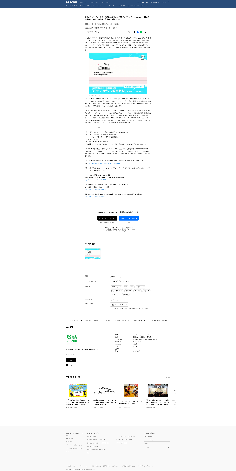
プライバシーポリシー (78, 466)
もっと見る (167, 377)
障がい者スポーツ (116, 291)
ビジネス (132, 6)
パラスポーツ (141, 287)
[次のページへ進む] (174, 391)
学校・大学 (123, 281)
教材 (125, 287)
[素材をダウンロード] (146, 32)
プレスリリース (78, 320)
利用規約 (98, 466)
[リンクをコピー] (149, 32)
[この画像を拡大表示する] (93, 253)
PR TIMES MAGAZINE (92, 446)
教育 (131, 287)
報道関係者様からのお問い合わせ (111, 466)
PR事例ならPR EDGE (121, 443)
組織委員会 (126, 295)
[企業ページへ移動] (72, 340)
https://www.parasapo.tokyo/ (118, 300)
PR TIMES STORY (91, 436)
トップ (69, 320)
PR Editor (89, 453)
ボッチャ (137, 291)
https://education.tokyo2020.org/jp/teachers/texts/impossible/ (104, 163)
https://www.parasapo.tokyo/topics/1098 (95, 189)
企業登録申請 (155, 2)
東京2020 (128, 291)
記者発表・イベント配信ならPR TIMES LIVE (98, 443)
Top (67, 6)
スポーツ (145, 6)
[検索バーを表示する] (168, 2)
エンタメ (95, 6)
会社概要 (68, 466)
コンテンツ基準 (90, 466)
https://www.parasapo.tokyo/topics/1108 (95, 180)
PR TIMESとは (69, 438)
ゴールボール (115, 295)
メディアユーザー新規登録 (128, 218)
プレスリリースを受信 (142, 2)
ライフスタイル (123, 6)
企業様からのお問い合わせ (128, 466)
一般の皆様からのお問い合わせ (145, 466)
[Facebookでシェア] (137, 32)
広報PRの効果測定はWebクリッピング (96, 449)
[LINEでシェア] (141, 32)
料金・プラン (69, 441)
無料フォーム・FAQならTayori (124, 439)
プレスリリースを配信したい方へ (74, 448)
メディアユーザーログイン (107, 218)
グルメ (138, 6)
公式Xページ (147, 444)
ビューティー (103, 6)
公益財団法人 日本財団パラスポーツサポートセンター (99, 320)
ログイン (163, 2)
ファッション (113, 6)
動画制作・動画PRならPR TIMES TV (96, 439)
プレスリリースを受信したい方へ (74, 445)
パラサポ (146, 291)
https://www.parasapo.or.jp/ (141, 334)
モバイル (82, 6)
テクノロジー (74, 6)
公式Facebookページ (149, 436)
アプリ (89, 6)
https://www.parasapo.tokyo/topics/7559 (95, 196)
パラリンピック (116, 287)
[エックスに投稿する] (134, 32)
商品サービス (115, 276)
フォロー (71, 360)
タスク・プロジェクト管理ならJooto (125, 436)
